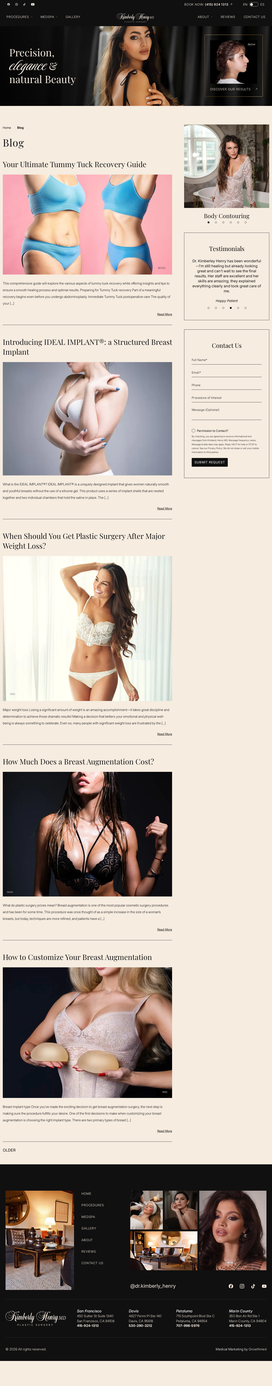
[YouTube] (33, 4)
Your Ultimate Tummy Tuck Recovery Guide (74, 164)
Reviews (88, 1251)
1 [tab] (208, 222)
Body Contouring (226, 216)
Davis (134, 1311)
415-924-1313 (88, 1326)
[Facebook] (8, 4)
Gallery (88, 1228)
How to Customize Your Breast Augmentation (77, 957)
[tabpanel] (226, 172)
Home (7, 127)
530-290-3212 (140, 1326)
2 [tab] (216, 222)
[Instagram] (16, 4)
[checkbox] (210, 431)
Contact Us (92, 1263)
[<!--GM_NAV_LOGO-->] (139, 17)
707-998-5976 (187, 1326)
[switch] (253, 4)
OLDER (9, 1150)
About (87, 1240)
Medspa (88, 1217)
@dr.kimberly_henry (153, 1286)
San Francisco (89, 1311)
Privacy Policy (215, 448)
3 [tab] (223, 222)
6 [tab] (245, 222)
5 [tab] (238, 222)
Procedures (92, 1205)
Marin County (241, 1311)
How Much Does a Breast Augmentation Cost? (78, 761)
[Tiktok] (24, 4)
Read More (164, 314)
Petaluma (184, 1311)
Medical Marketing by (232, 1349)
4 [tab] (231, 222)
